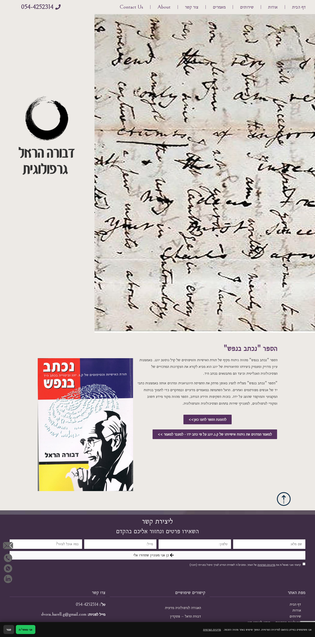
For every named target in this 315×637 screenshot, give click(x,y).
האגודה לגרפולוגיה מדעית (183, 607)
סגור (8, 629)
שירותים (247, 7)
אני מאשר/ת (25, 629)
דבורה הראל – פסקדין (185, 616)
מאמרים (219, 7)
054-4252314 (87, 604)
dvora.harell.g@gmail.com (63, 614)
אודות (273, 7)
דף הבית (299, 7)
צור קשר (191, 7)
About (164, 7)
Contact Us (131, 7)
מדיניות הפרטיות (266, 565)
